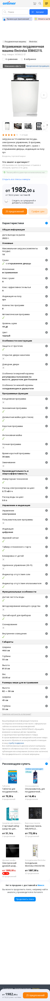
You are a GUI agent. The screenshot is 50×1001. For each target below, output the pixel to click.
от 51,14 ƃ (7, 833)
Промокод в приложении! (18, 19)
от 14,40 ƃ (30, 796)
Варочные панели (32, 823)
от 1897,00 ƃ (31, 870)
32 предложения (32, 873)
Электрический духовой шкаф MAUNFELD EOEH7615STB (9, 864)
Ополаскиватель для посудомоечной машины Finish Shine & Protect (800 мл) (35, 790)
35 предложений (32, 836)
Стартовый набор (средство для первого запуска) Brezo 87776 (10, 827)
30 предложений (9, 877)
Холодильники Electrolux (35, 860)
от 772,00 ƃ (31, 833)
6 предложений (8, 799)
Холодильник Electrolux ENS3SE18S (35, 864)
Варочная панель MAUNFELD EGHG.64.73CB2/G (33, 827)
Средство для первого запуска (12, 823)
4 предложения (31, 799)
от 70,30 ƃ (7, 796)
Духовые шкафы (9, 860)
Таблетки (6, 786)
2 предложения (8, 836)
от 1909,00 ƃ (9, 870)
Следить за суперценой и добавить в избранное (24, 201)
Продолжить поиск (25, 899)
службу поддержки (16, 743)
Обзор (28, 772)
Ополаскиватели (32, 786)
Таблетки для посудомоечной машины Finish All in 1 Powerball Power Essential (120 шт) (12, 790)
